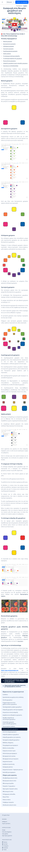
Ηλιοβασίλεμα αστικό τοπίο (10, 778)
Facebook (6, 847)
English (25, 6)
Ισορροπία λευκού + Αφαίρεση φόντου (13, 769)
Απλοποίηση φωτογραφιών (10, 753)
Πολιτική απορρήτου (6, 831)
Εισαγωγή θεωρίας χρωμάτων (10, 729)
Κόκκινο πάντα (6, 799)
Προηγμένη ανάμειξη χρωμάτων (11, 740)
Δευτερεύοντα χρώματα (9, 44)
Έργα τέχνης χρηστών (7, 835)
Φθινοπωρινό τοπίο (8, 791)
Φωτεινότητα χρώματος (9, 61)
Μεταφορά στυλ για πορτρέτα (10, 759)
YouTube (5, 844)
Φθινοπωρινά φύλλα (8, 783)
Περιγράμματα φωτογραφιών (10, 745)
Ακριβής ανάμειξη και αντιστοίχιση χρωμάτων (9, 718)
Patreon (5, 842)
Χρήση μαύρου (7, 53)
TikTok (5, 849)
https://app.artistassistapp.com (9, 670)
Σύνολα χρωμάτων (7, 700)
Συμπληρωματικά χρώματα (10, 51)
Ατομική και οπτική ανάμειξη (10, 712)
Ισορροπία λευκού (7, 761)
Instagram (6, 846)
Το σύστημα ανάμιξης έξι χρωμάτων (12, 58)
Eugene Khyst (6, 815)
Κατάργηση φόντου (8, 767)
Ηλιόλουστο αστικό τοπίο (9, 805)
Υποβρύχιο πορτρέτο (8, 802)
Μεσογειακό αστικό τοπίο (9, 780)
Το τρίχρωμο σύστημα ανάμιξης (11, 56)
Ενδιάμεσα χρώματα (8, 46)
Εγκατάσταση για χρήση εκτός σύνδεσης (13, 697)
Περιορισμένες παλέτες (9, 726)
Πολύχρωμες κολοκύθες (9, 794)
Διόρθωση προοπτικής (9, 764)
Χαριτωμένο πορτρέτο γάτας (10, 789)
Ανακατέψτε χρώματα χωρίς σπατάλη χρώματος (9, 722)
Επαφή (3, 830)
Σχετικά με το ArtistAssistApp (10, 66)
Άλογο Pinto (6, 797)
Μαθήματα (4, 821)
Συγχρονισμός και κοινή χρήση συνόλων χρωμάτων (10, 703)
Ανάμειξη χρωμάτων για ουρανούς (12, 737)
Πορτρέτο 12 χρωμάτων (9, 786)
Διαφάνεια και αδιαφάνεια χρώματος (12, 715)
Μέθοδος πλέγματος (8, 742)
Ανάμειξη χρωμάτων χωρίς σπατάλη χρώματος (15, 63)
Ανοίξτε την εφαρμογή (21, 2)
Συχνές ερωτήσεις (6, 823)
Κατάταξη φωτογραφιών (9, 772)
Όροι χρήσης (5, 833)
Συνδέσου (5, 694)
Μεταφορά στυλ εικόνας (9, 756)
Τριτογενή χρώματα (8, 48)
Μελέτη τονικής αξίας (8, 748)
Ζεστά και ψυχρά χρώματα (9, 732)
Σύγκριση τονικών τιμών (9, 750)
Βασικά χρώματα (7, 41)
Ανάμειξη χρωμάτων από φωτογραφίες (13, 709)
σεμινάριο (20, 641)
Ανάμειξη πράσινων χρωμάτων (11, 734)
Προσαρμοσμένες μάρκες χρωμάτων (12, 707)
